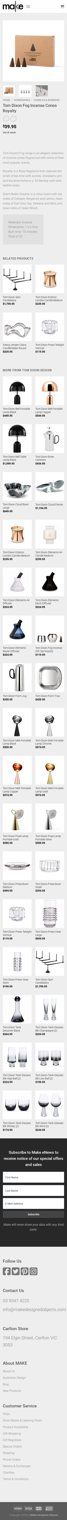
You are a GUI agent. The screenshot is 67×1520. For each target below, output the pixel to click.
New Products (12, 1391)
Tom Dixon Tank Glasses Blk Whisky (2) (17, 1125)
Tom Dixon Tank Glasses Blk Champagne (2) (49, 1029)
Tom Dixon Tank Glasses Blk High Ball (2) (17, 1077)
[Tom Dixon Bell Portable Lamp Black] (17, 390)
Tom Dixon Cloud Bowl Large (15, 506)
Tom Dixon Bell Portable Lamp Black (16, 410)
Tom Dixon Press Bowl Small (48, 885)
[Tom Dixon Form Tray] (49, 677)
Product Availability (15, 1427)
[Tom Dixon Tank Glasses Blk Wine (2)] (49, 1104)
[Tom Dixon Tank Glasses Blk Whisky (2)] (17, 1104)
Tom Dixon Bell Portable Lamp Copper (49, 410)
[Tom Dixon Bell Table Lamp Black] (17, 438)
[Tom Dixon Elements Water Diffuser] (17, 630)
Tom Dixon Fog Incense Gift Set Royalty (48, 649)
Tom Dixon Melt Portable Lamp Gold (49, 790)
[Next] (58, 51)
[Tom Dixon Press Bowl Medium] (17, 865)
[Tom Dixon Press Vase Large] (49, 913)
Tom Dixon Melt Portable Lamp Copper (17, 790)
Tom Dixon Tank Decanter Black (12, 1029)
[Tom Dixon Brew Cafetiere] (49, 438)
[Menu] (28, 6)
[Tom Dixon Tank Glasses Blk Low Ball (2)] (49, 1057)
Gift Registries (12, 1440)
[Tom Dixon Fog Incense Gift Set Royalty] (49, 630)
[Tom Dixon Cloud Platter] (49, 486)
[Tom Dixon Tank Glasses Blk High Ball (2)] (17, 1057)
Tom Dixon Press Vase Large (48, 933)
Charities (8, 1472)
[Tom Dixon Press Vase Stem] (17, 961)
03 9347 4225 (16, 1300)
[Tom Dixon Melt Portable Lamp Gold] (49, 770)
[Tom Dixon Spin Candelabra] (17, 279)
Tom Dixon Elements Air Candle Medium (48, 554)
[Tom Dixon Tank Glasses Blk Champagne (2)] (49, 1009)
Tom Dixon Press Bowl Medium (15, 885)
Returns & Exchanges (17, 1466)
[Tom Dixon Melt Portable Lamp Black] (17, 722)
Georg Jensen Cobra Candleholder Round (14, 346)
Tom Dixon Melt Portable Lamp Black (17, 742)
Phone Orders (11, 1459)
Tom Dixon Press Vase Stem (15, 981)
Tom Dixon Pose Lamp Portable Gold (15, 838)
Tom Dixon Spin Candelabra (11, 299)
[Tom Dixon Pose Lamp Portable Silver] (49, 818)
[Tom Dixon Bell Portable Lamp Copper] (49, 390)
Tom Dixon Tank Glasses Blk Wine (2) (49, 1125)
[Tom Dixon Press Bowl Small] (49, 865)
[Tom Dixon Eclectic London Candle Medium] (49, 279)
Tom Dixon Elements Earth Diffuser (47, 602)
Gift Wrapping (12, 1433)
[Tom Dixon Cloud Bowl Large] (17, 486)
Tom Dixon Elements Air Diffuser (16, 602)
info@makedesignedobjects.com (34, 1309)
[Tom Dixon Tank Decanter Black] (17, 1009)
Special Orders (12, 1446)
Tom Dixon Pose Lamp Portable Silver (48, 838)
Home (6, 100)
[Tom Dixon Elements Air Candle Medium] (49, 534)
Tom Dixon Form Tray (47, 695)
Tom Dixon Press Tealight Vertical (49, 346)
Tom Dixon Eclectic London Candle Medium (49, 299)
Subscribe (33, 1214)
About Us (9, 1371)
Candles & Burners (46, 100)
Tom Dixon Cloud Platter (49, 504)
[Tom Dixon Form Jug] (17, 677)
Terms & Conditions (15, 1479)
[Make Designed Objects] (13, 6)
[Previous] (8, 51)
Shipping (8, 1453)
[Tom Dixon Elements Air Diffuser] (17, 582)
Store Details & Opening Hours (22, 1420)
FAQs (6, 1414)
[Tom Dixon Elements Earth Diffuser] (49, 582)
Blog (6, 1384)
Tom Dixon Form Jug (15, 695)
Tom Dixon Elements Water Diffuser (14, 649)
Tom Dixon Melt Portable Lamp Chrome (49, 742)
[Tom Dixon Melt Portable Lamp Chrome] (49, 722)
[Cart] (62, 6)
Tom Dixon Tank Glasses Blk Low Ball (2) (49, 1077)
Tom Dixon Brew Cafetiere (44, 458)
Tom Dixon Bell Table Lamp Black (14, 458)
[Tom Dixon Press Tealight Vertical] (49, 326)
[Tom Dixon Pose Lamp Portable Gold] (17, 818)
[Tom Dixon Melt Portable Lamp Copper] (17, 770)
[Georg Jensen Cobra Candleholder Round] (17, 326)
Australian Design (14, 1377)
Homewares (22, 100)
